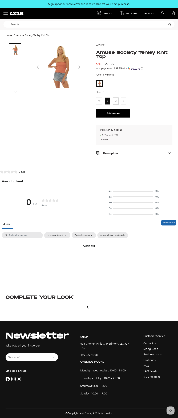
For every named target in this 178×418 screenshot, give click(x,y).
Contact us (149, 343)
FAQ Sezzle (150, 371)
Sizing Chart (150, 349)
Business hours (152, 354)
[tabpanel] (89, 257)
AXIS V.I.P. (107, 13)
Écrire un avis (169, 222)
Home (9, 35)
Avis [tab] (7, 224)
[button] (134, 68)
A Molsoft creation (102, 413)
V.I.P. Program (151, 377)
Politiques (149, 360)
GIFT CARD (131, 13)
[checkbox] (112, 235)
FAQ (146, 366)
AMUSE (100, 45)
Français (149, 13)
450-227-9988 (89, 355)
